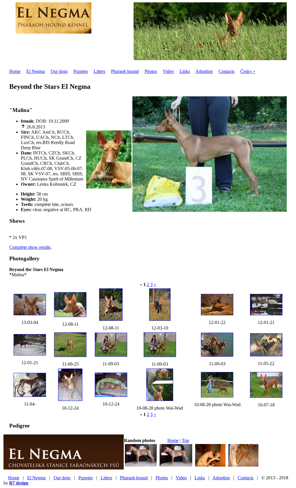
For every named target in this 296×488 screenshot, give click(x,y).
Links (185, 71)
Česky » (247, 71)
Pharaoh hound (125, 71)
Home (15, 71)
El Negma (35, 71)
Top (185, 440)
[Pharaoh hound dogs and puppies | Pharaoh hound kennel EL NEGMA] (53, 30)
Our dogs (59, 71)
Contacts (226, 71)
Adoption (204, 71)
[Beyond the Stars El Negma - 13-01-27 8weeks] (243, 465)
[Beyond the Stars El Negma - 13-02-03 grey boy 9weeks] (141, 465)
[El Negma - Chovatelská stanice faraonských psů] (63, 467)
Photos (151, 71)
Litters (99, 71)
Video (168, 71)
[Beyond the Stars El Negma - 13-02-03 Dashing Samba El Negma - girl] (210, 465)
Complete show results (30, 247)
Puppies (80, 71)
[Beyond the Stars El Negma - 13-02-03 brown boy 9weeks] (176, 465)
